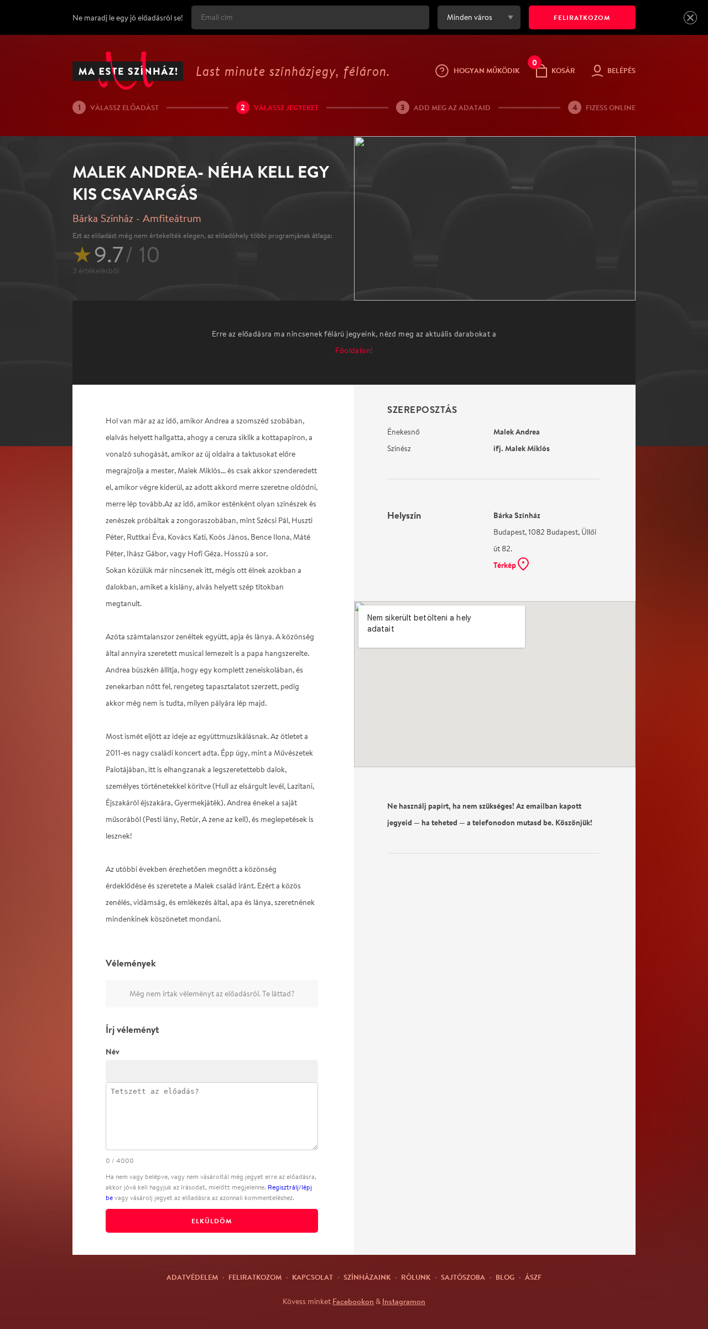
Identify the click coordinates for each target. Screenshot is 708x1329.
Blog (505, 1277)
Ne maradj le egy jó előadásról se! (127, 18)
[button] (690, 17)
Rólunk (415, 1277)
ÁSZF (533, 1277)
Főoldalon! (354, 350)
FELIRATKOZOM (582, 17)
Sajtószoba (463, 1277)
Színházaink (367, 1277)
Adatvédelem (192, 1277)
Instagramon (403, 1301)
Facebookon (353, 1301)
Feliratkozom (255, 1277)
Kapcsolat (312, 1277)
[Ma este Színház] (127, 70)
